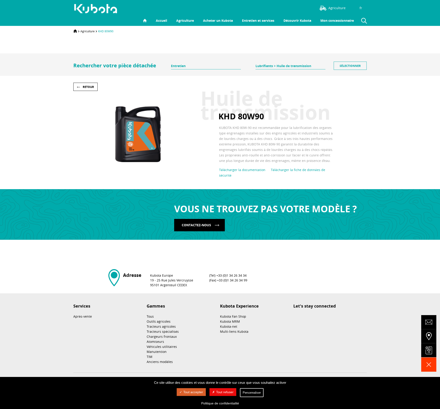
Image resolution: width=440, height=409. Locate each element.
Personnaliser (252, 392)
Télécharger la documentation (242, 170)
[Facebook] (299, 7)
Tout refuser (225, 392)
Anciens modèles (160, 362)
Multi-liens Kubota (234, 331)
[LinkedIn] (292, 7)
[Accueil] (75, 31)
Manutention (157, 351)
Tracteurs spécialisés (163, 331)
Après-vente (82, 316)
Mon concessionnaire (337, 20)
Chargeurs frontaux (162, 336)
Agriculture (185, 20)
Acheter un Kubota (218, 20)
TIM (149, 356)
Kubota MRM (230, 321)
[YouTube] (306, 7)
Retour (88, 87)
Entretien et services (258, 20)
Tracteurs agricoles (161, 326)
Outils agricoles (158, 321)
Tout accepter (193, 392)
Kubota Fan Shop (233, 316)
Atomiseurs (155, 341)
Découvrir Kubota (297, 20)
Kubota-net (228, 326)
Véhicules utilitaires (162, 346)
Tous (150, 316)
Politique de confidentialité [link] (220, 403)
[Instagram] (285, 7)
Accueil (161, 20)
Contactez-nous (196, 225)
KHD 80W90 (105, 31)
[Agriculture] (98, 8)
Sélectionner (350, 66)
